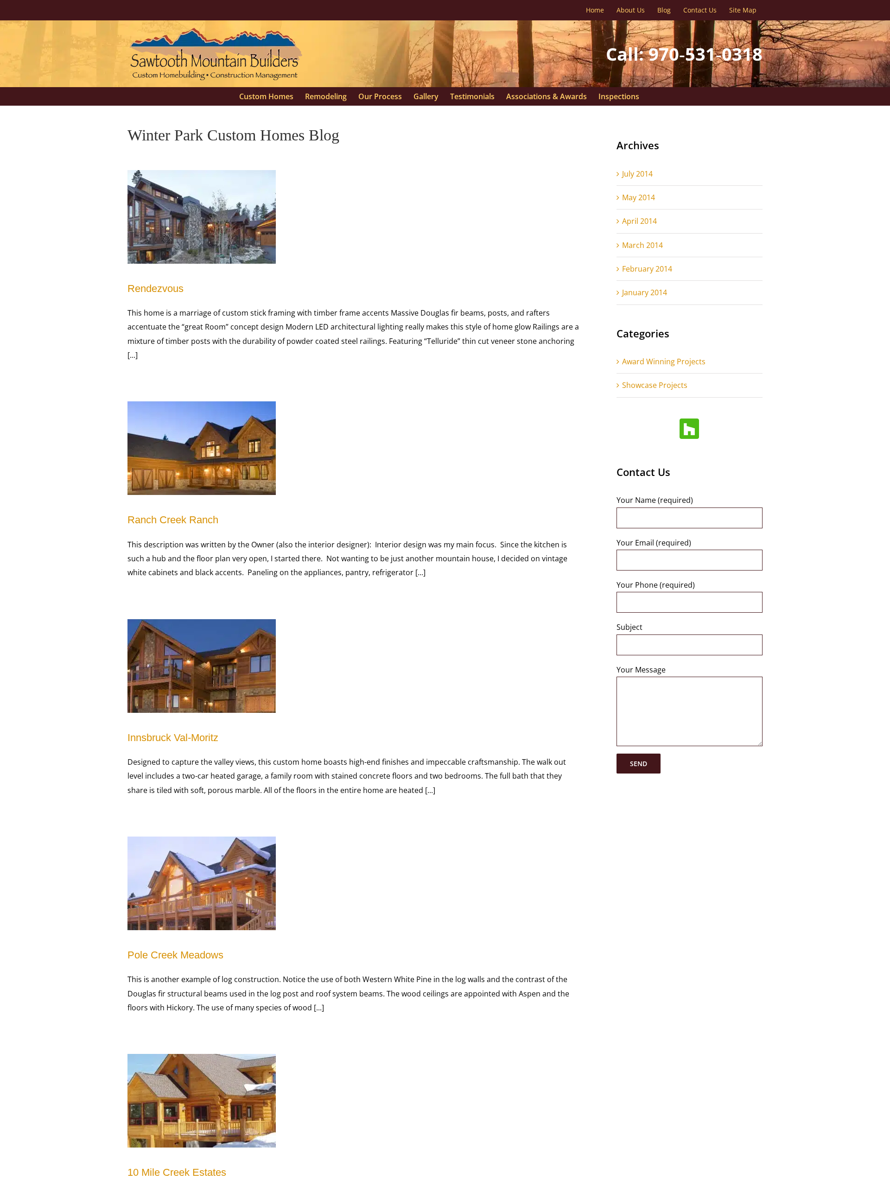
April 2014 (639, 221)
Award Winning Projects (664, 361)
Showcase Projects (654, 385)
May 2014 (638, 197)
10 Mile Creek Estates (176, 1172)
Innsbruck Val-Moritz (172, 737)
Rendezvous (155, 288)
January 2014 (644, 292)
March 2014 (642, 245)
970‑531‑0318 (705, 54)
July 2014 (637, 174)
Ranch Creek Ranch (172, 520)
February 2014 (647, 269)
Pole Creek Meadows (175, 955)
